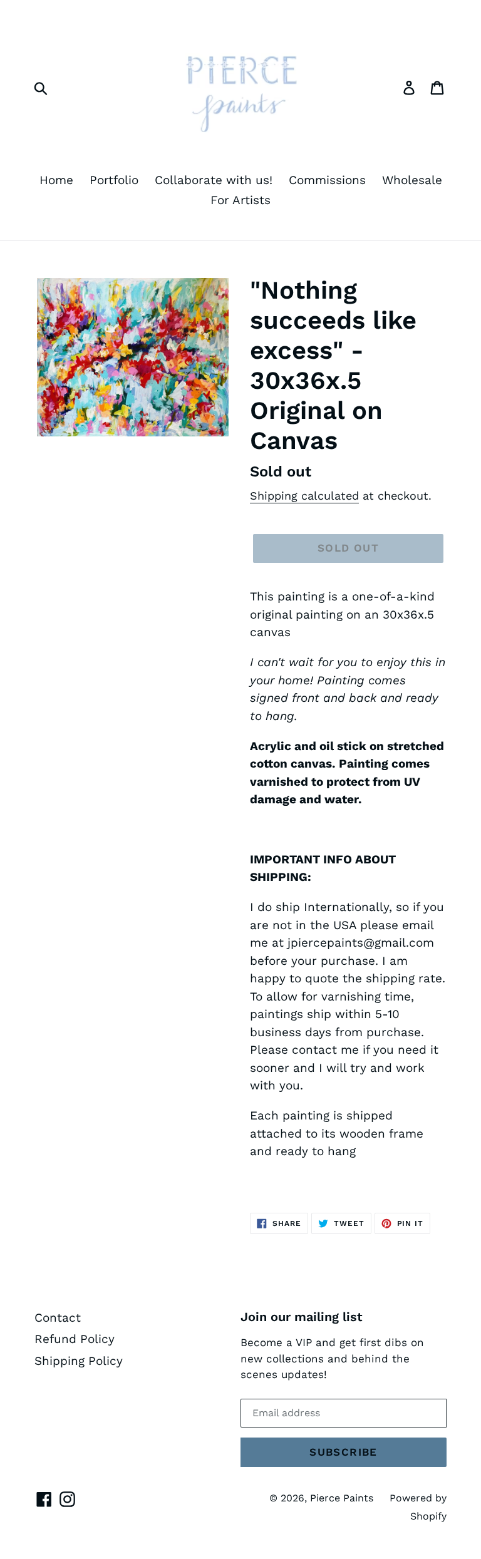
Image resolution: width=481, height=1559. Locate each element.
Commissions (327, 180)
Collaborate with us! (213, 180)
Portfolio (114, 180)
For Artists (240, 200)
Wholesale (412, 180)
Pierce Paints (341, 1498)
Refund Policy (74, 1339)
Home (56, 180)
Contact (57, 1317)
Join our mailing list (301, 1316)
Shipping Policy (78, 1361)
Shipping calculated (304, 495)
